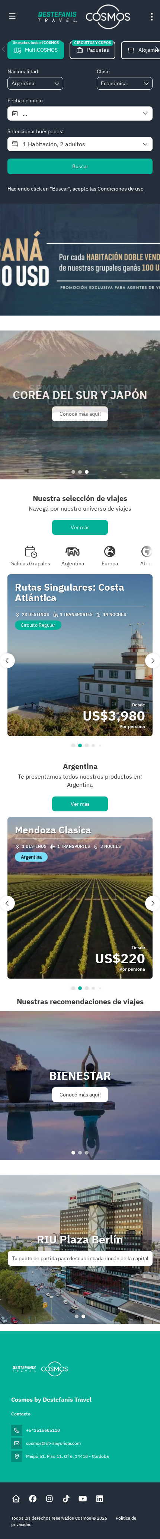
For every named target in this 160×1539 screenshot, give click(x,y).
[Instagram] (49, 1499)
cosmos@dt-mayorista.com (53, 1443)
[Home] (15, 1499)
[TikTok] (66, 1499)
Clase (103, 71)
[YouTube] (82, 1499)
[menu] (151, 17)
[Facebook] (32, 1499)
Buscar (80, 166)
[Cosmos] (39, 1369)
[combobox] (30, 83)
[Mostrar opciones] (57, 83)
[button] (3, 49)
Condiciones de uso (120, 188)
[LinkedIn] (99, 1499)
